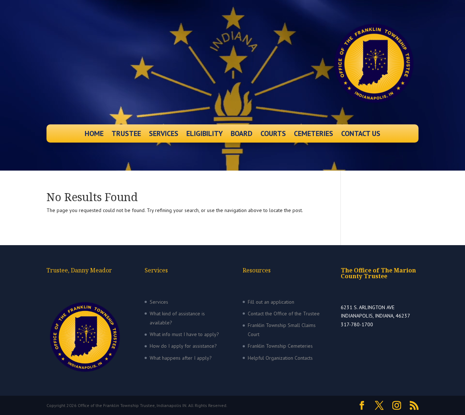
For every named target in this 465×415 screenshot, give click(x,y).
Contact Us (360, 134)
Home (94, 134)
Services (163, 134)
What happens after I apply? (181, 358)
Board (241, 134)
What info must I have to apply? (184, 334)
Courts (273, 134)
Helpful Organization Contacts (280, 358)
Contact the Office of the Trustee (284, 313)
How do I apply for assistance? (183, 346)
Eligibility (204, 134)
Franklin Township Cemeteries (280, 346)
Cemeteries (313, 134)
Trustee (126, 134)
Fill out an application (271, 302)
